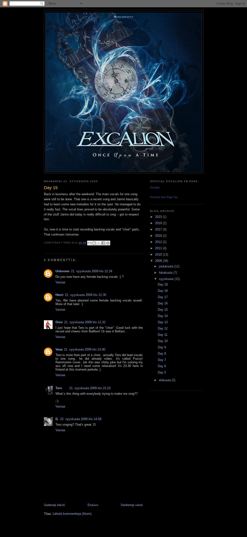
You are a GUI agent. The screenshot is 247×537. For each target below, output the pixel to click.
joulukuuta (166, 266)
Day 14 (163, 316)
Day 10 (163, 341)
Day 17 (163, 297)
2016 (159, 235)
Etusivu (93, 505)
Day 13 (163, 322)
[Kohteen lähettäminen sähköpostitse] (89, 243)
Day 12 (163, 328)
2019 (159, 223)
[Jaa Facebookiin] (103, 243)
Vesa (58, 349)
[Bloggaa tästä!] (94, 243)
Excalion (155, 187)
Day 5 (162, 372)
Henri (59, 295)
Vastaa (60, 282)
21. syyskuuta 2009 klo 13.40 (84, 349)
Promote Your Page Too (164, 197)
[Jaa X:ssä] (98, 243)
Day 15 (163, 309)
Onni (59, 322)
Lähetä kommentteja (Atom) (72, 514)
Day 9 (162, 347)
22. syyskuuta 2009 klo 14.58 (80, 419)
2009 (159, 261)
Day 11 (162, 335)
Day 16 (163, 303)
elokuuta (165, 380)
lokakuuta (166, 272)
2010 (159, 254)
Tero (58, 388)
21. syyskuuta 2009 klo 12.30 (85, 295)
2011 (159, 248)
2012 (159, 242)
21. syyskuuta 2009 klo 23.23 (89, 388)
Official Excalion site (123, 17)
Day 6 (162, 366)
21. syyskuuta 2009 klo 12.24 (91, 271)
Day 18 (163, 291)
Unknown (62, 271)
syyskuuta (166, 279)
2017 (159, 229)
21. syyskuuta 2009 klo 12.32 (84, 322)
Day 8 (162, 353)
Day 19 (163, 284)
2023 (159, 217)
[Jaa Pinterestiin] (107, 243)
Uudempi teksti (54, 505)
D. (57, 419)
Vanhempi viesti (132, 505)
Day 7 (162, 360)
